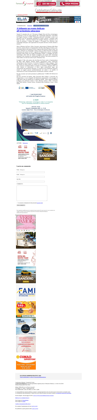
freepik (23, 401)
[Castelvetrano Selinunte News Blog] (48, 12)
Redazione (30, 25)
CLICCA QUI (34, 406)
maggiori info (39, 202)
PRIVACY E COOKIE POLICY (22, 397)
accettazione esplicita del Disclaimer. (63, 393)
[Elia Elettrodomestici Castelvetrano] (48, 22)
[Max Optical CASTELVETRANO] (26, 334)
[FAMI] (26, 300)
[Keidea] (26, 317)
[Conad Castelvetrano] (26, 369)
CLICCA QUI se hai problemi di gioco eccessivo (43, 395)
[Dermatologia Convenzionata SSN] (26, 352)
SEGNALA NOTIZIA (23, 14)
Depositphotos (25, 400)
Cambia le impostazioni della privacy (23, 403)
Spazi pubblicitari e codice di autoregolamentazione (33, 377)
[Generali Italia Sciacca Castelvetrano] (26, 160)
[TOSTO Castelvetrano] (26, 248)
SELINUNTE (21, 15)
